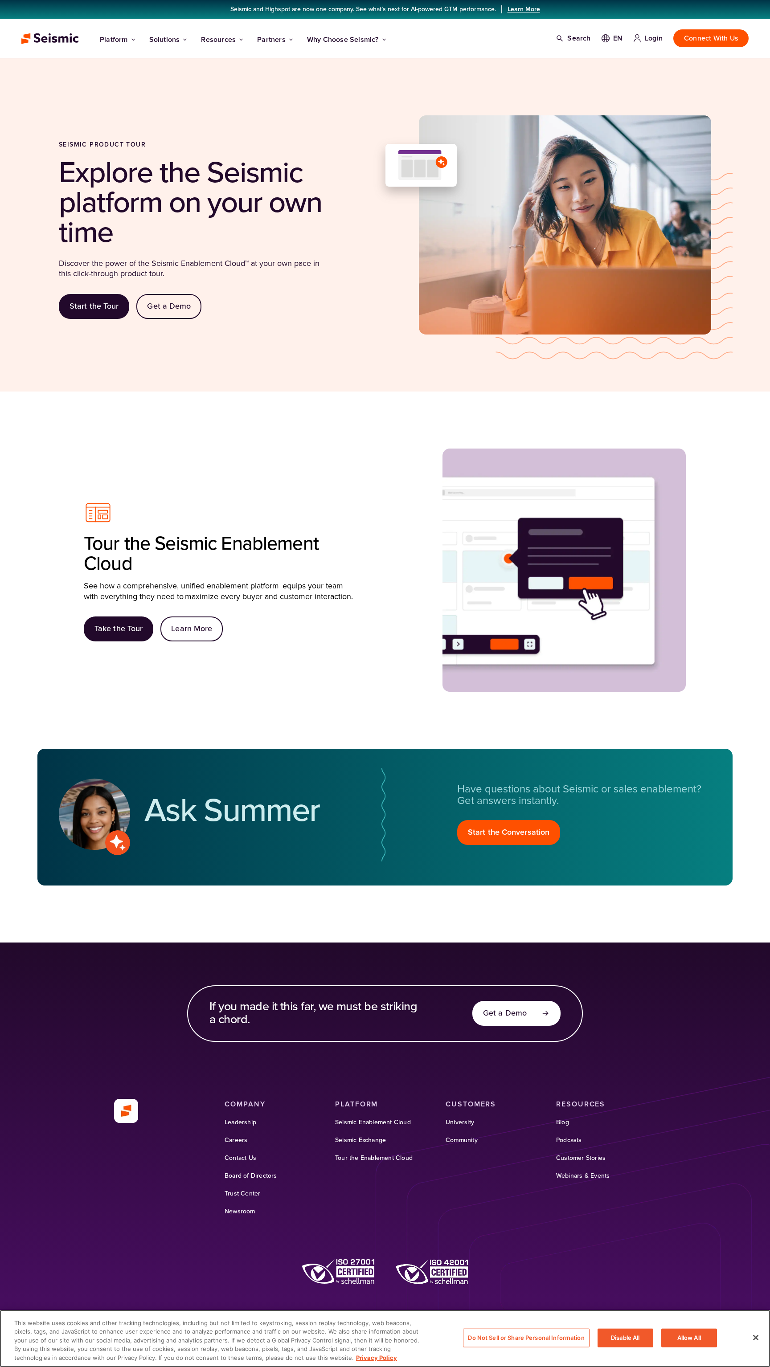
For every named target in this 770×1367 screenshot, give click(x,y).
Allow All (689, 1337)
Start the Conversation (508, 832)
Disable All (625, 1337)
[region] (385, 1338)
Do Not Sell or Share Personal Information (526, 1337)
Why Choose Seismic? (343, 39)
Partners (271, 39)
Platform (114, 39)
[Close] (756, 1337)
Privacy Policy (376, 1357)
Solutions (164, 39)
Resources (218, 39)
